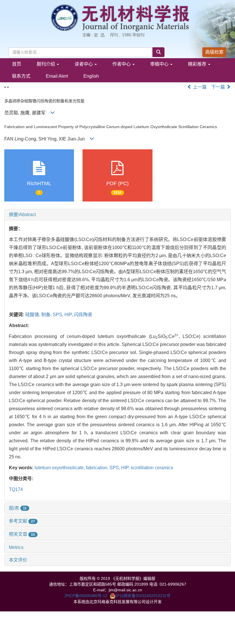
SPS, (58, 314)
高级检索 (214, 52)
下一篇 (218, 87)
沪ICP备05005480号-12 (85, 595)
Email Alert (57, 76)
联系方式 (21, 76)
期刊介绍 (46, 64)
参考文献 (22, 521)
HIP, (69, 314)
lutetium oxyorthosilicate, (60, 467)
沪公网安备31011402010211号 (143, 595)
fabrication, (97, 467)
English (91, 76)
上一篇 (199, 87)
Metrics (16, 547)
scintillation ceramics (152, 467)
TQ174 (16, 489)
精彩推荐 (197, 64)
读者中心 (84, 64)
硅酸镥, (33, 314)
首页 (16, 64)
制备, (47, 314)
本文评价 (18, 560)
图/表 (18, 508)
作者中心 (122, 64)
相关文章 (22, 534)
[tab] (117, 214)
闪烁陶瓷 (83, 314)
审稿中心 (160, 64)
